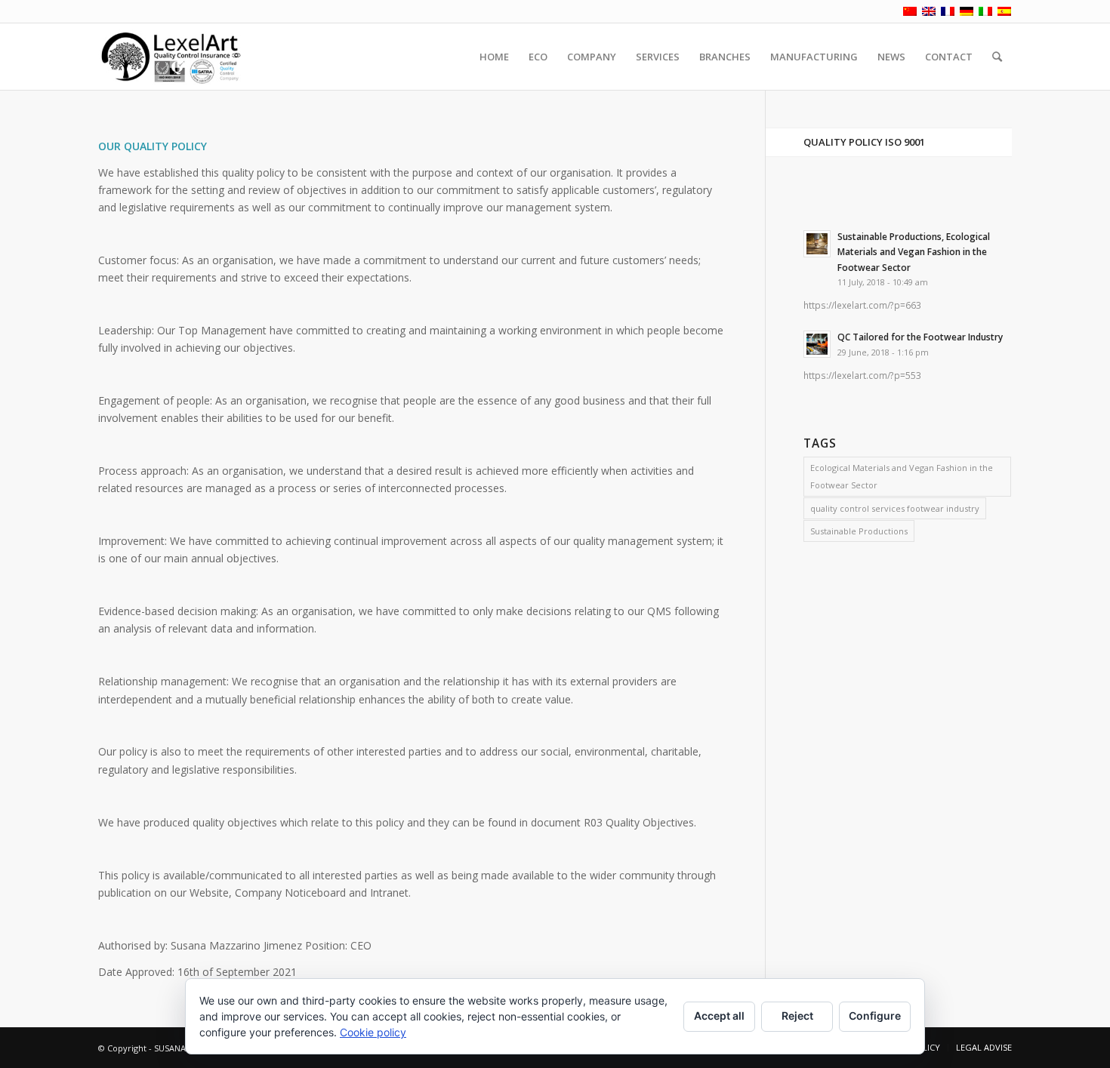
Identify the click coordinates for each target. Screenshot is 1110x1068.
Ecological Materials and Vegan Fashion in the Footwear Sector (901, 476)
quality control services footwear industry (894, 508)
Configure (875, 1015)
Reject (797, 1015)
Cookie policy (373, 1032)
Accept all (719, 1015)
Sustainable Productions (859, 531)
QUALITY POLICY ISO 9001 (864, 142)
